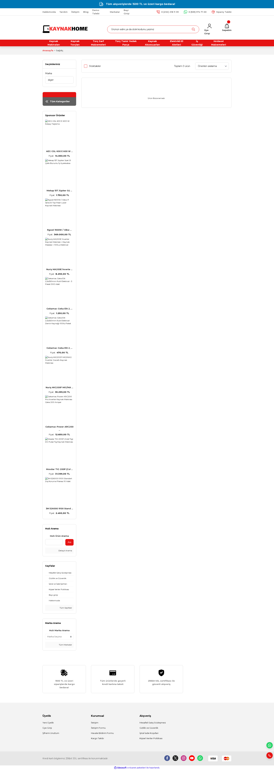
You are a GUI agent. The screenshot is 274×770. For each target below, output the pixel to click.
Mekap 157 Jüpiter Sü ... (59, 190)
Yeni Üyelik (48, 722)
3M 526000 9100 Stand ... (59, 508)
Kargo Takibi (97, 738)
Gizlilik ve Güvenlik (149, 728)
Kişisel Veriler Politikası (151, 738)
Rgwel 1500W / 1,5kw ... (59, 230)
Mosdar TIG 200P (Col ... (59, 469)
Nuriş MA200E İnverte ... (59, 269)
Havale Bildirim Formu (102, 733)
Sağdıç (59, 50)
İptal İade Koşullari (149, 733)
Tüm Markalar (65, 645)
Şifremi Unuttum (50, 733)
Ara (69, 542)
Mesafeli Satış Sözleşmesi (153, 722)
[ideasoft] (120, 767)
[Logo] (65, 29)
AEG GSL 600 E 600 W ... (59, 151)
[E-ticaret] (136, 767)
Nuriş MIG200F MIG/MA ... (59, 387)
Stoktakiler (95, 66)
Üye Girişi (47, 728)
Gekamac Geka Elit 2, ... (59, 308)
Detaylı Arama (65, 550)
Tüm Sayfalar (65, 608)
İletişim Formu (98, 728)
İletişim (94, 722)
